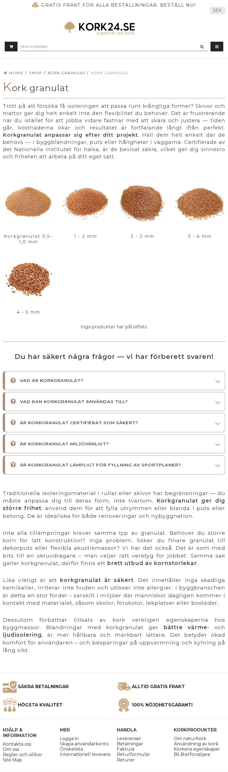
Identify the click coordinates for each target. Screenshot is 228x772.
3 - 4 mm (200, 236)
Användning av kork (196, 743)
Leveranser (129, 738)
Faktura (125, 749)
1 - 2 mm (85, 236)
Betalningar (130, 743)
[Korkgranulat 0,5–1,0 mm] (29, 203)
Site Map (12, 760)
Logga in (69, 738)
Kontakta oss (17, 744)
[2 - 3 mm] (143, 203)
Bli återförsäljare (192, 754)
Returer (126, 760)
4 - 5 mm (28, 312)
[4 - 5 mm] (29, 279)
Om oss (11, 749)
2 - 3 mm (143, 236)
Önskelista (71, 749)
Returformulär (133, 754)
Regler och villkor (22, 754)
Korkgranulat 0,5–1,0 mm (28, 239)
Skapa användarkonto (84, 743)
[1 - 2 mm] (86, 203)
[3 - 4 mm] (200, 203)
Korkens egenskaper (197, 749)
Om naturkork (190, 738)
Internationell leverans (85, 754)
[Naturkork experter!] (114, 28)
